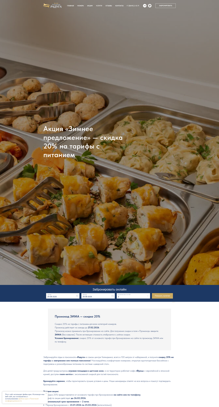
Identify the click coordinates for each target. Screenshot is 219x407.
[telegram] (144, 5)
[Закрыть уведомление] (46, 393)
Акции (90, 6)
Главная (70, 6)
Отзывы (109, 6)
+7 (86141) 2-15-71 (132, 6)
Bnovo (173, 302)
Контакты (119, 6)
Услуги (99, 6)
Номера (80, 6)
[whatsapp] (149, 5)
